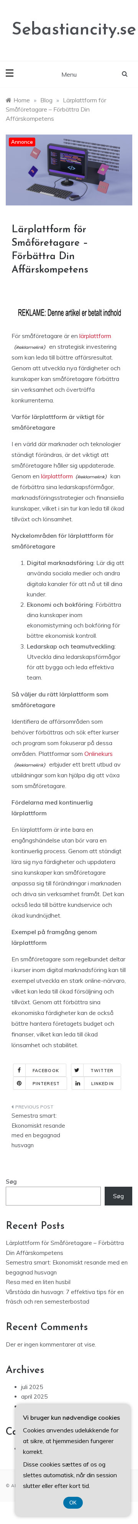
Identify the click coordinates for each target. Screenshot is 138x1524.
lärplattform (95, 336)
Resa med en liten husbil (38, 1282)
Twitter (102, 1070)
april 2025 (34, 1396)
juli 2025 (32, 1387)
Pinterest (46, 1083)
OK (73, 1503)
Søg (11, 1181)
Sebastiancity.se (74, 30)
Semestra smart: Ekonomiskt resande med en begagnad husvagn (38, 1130)
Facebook (46, 1070)
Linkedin (102, 1083)
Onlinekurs (98, 753)
